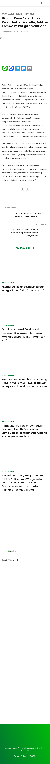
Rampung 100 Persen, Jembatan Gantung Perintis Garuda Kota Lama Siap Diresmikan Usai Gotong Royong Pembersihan (24, 431)
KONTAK (33, 756)
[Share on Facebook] (22, 189)
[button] (10, 525)
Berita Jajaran (8, 14)
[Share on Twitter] (27, 189)
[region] (25, 525)
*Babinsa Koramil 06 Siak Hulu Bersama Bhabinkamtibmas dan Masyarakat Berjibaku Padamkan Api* (23, 335)
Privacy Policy (20, 756)
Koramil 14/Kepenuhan (25, 14)
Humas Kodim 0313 (10, 31)
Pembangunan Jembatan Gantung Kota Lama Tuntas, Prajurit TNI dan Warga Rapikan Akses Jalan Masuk (24, 383)
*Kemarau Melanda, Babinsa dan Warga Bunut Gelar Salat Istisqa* (23, 288)
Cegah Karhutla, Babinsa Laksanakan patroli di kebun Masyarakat (24, 232)
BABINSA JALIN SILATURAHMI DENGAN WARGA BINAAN (27, 215)
